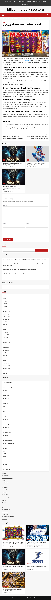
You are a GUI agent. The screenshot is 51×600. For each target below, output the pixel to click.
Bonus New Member (7, 382)
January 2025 (6, 337)
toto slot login (5, 482)
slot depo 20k (6, 424)
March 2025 (5, 332)
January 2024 (6, 363)
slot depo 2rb (5, 494)
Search (4, 245)
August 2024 (6, 350)
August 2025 (6, 319)
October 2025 (6, 314)
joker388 (4, 480)
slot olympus (4, 504)
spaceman (5, 461)
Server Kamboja (42, 1)
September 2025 (6, 316)
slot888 (4, 459)
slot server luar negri (7, 445)
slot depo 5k (4, 492)
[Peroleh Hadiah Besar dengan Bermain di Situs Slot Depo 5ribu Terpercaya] (13, 580)
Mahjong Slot (35, 1)
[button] (3, 14)
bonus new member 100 (7, 478)
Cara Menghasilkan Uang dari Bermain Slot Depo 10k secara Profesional (19, 269)
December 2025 (6, 309)
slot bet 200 (5, 419)
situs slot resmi (5, 512)
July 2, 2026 (9, 592)
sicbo (4, 411)
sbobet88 (5, 408)
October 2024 (6, 345)
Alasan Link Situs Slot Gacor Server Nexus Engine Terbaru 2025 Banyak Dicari (37, 136)
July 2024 (5, 352)
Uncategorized (6, 469)
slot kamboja (5, 435)
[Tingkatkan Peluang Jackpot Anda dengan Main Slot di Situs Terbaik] (37, 154)
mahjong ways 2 (5, 497)
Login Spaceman (6, 395)
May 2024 (5, 358)
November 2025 (6, 311)
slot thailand (5, 448)
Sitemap (19, 1)
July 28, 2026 (9, 546)
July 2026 (5, 296)
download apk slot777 (8, 387)
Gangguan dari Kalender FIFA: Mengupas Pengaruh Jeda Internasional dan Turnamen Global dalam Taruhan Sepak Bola (25, 264)
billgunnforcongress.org (25, 9)
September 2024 (6, 347)
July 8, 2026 (33, 569)
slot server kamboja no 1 (8, 443)
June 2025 (5, 324)
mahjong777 (4, 489)
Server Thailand (25, 4)
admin (5, 28)
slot (2, 507)
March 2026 (5, 306)
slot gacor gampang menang (8, 516)
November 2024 (6, 342)
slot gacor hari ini (7, 432)
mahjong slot (6, 398)
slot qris (4, 437)
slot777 (4, 451)
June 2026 (5, 298)
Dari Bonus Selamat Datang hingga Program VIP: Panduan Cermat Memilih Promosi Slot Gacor (24, 259)
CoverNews (30, 597)
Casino (6, 1)
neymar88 (5, 400)
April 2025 (5, 329)
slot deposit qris (5, 475)
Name (4, 223)
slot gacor (5, 430)
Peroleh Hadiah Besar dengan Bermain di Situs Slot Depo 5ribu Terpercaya (20, 277)
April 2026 (5, 303)
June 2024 (5, 355)
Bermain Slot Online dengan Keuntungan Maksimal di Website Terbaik (11, 188)
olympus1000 (6, 403)
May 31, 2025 (10, 28)
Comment (5, 205)
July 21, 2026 (34, 546)
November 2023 (6, 368)
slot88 (4, 456)
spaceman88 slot (6, 467)
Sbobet (23, 1)
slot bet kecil (5, 487)
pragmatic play (5, 514)
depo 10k (4, 473)
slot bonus (4, 502)
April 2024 (5, 360)
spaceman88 (5, 464)
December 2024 (6, 339)
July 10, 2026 (9, 166)
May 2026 (5, 301)
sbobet (4, 406)
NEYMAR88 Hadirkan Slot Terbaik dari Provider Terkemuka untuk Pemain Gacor (13, 136)
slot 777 (4, 416)
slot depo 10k (6, 422)
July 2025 (5, 321)
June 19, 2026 (34, 166)
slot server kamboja (7, 440)
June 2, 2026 (9, 191)
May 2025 (5, 327)
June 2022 (5, 373)
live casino (5, 393)
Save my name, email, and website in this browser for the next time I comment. (23, 234)
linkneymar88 (27, 60)
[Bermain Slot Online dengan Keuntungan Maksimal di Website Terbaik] (13, 177)
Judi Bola (11, 1)
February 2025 (6, 334)
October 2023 (6, 370)
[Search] (48, 15)
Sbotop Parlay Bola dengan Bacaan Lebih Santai (14, 273)
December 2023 (6, 365)
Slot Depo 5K (6, 427)
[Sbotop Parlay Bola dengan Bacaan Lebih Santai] (37, 557)
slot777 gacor (6, 453)
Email (27, 223)
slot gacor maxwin (6, 509)
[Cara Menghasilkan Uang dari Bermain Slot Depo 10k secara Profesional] (13, 154)
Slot (15, 1)
